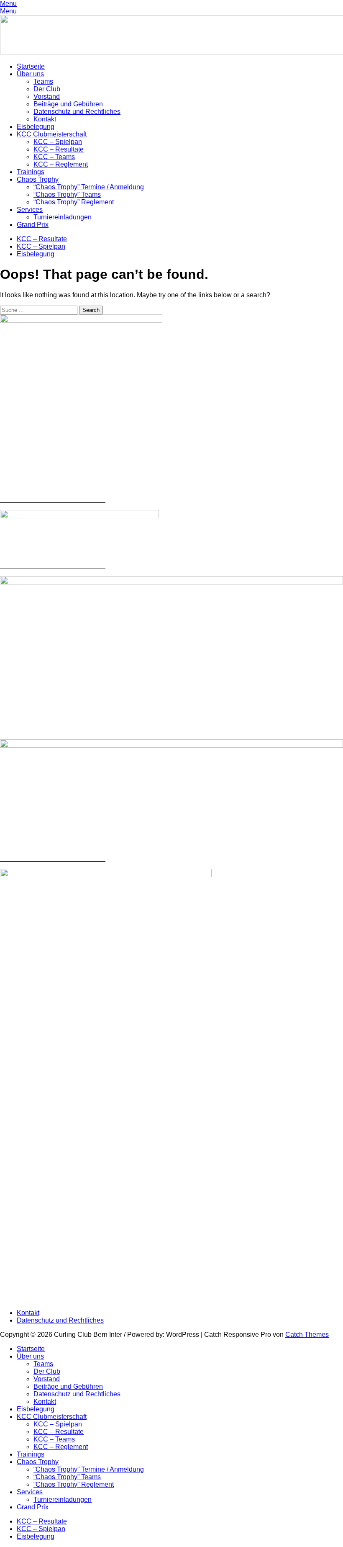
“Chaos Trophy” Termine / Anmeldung (88, 186)
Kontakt (44, 119)
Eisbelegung (35, 126)
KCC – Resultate (58, 149)
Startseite (31, 66)
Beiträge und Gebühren (68, 104)
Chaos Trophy (38, 179)
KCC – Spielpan (57, 141)
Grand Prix (33, 224)
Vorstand (46, 96)
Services (30, 209)
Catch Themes (307, 1334)
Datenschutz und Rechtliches (76, 111)
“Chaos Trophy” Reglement (73, 202)
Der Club (46, 89)
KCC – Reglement (60, 164)
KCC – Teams (54, 156)
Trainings (30, 171)
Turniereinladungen (62, 217)
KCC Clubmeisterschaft (52, 134)
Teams (43, 81)
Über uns (30, 73)
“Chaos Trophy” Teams (67, 194)
